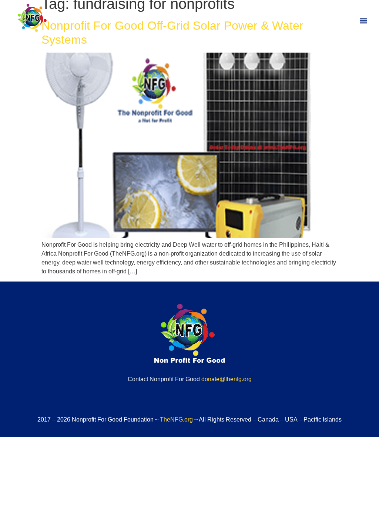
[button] (364, 21)
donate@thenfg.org (226, 379)
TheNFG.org (176, 419)
